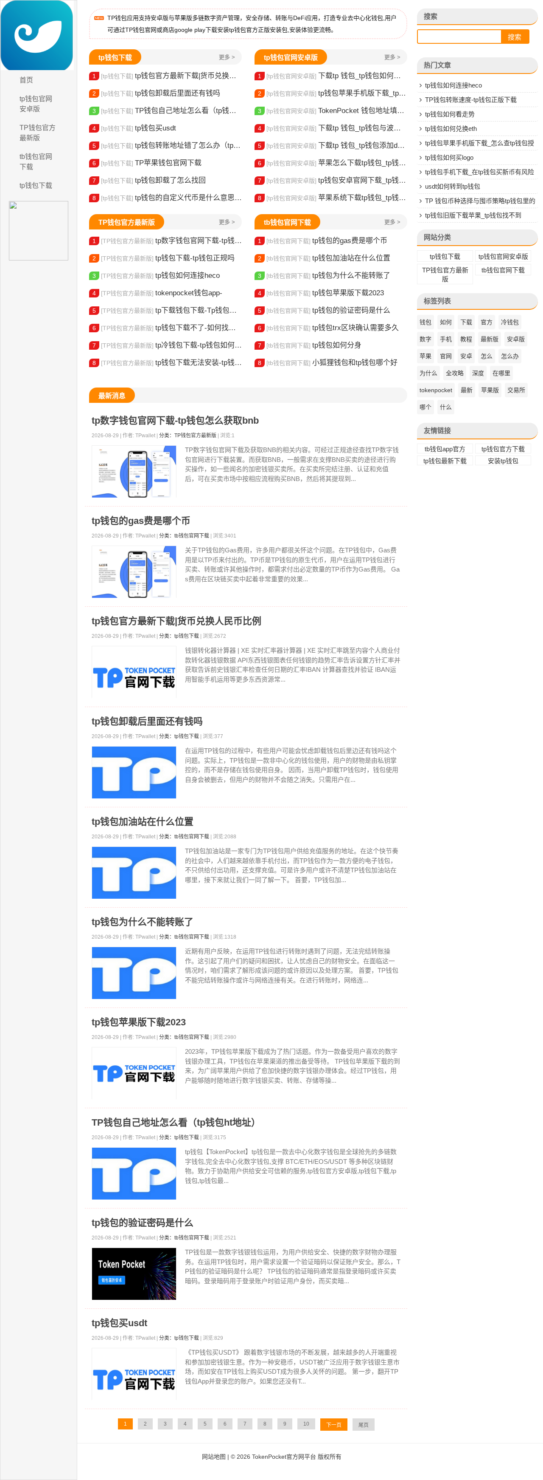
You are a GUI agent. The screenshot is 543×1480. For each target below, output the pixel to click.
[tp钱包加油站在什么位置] (134, 873)
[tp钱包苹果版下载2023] (134, 1073)
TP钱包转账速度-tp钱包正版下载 (471, 99)
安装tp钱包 (503, 460)
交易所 (516, 390)
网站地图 (214, 1456)
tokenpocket (436, 390)
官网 (446, 356)
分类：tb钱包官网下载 (184, 536)
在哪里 (501, 373)
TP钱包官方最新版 (38, 132)
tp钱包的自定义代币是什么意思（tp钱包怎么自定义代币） (167, 198)
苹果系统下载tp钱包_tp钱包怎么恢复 (332, 198)
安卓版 (516, 339)
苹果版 (490, 390)
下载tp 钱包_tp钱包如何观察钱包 (332, 76)
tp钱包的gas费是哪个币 (322, 241)
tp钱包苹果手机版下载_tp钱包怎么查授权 (332, 93)
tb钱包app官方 (445, 449)
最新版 (489, 339)
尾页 (363, 1425)
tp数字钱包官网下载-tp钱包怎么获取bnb (167, 241)
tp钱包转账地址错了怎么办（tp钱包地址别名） (167, 145)
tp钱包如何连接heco (156, 276)
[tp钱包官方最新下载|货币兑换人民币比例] (134, 678)
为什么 (428, 373)
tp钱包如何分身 (309, 345)
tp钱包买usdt (134, 128)
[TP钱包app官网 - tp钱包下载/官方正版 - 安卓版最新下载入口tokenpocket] (38, 35)
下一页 (333, 1425)
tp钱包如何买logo (449, 157)
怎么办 (510, 356)
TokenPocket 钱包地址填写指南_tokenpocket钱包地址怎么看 (332, 111)
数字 (425, 339)
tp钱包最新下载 (445, 460)
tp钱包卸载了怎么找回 (149, 180)
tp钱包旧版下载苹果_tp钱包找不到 (473, 215)
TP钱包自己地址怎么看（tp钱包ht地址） (167, 111)
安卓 (466, 356)
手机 (446, 339)
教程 (466, 339)
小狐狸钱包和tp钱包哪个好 (327, 363)
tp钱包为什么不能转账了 (324, 276)
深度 (478, 373)
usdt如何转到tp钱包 (452, 186)
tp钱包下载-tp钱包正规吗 (163, 258)
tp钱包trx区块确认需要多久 (328, 328)
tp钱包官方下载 (503, 449)
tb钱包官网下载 (36, 161)
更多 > (227, 57)
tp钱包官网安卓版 (36, 104)
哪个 (425, 407)
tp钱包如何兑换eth (451, 128)
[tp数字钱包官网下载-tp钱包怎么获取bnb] (134, 471)
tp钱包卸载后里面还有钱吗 (156, 93)
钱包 (425, 322)
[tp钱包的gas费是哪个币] (134, 572)
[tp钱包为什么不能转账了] (134, 973)
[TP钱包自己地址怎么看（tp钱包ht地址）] (134, 1173)
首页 (26, 80)
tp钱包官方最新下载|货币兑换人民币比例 (167, 76)
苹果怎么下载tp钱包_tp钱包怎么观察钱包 (332, 163)
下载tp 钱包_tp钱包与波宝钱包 (332, 128)
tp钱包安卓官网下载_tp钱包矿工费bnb (332, 180)
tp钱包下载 (36, 185)
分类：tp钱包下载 (179, 636)
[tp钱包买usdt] (134, 1380)
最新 (467, 390)
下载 (466, 322)
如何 (446, 322)
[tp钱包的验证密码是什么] (134, 1274)
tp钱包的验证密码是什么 (324, 310)
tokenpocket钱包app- (157, 293)
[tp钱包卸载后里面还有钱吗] (134, 772)
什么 (446, 407)
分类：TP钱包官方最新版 (187, 436)
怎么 (487, 356)
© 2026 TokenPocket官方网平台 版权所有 (286, 1456)
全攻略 (455, 373)
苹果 (425, 356)
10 (306, 1424)
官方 (487, 322)
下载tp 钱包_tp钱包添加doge (332, 145)
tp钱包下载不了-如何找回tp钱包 (167, 328)
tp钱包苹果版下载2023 (321, 293)
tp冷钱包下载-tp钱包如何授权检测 (167, 345)
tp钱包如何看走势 (450, 114)
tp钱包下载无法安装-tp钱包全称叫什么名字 (167, 363)
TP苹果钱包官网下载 (147, 163)
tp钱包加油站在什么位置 (324, 258)
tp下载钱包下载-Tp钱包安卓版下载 (167, 310)
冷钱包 (510, 322)
